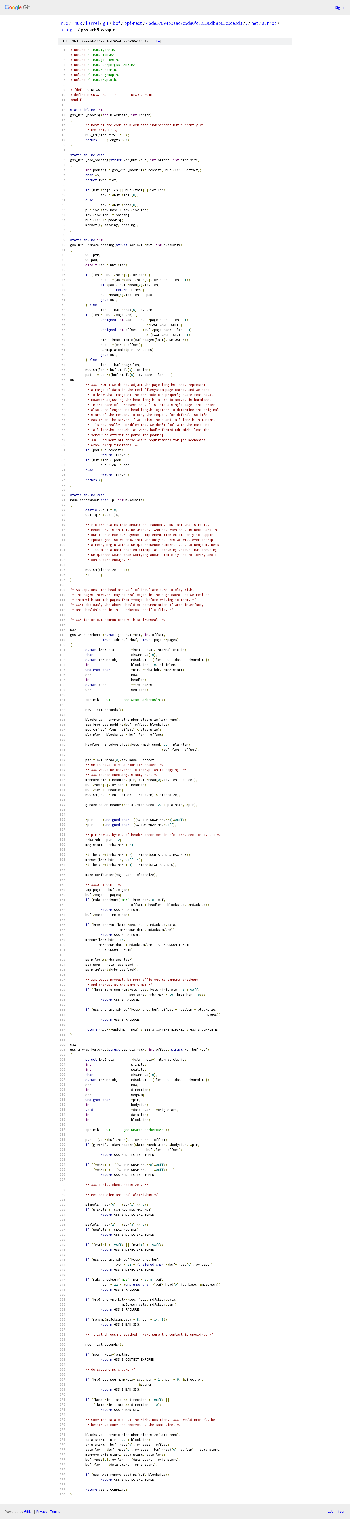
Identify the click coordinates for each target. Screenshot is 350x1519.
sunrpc (269, 23)
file (156, 41)
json (341, 1511)
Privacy (41, 1511)
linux (63, 23)
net (254, 23)
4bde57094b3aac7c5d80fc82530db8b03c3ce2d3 (194, 23)
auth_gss (67, 30)
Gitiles (28, 1511)
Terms (55, 1511)
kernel (92, 23)
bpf (116, 23)
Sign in (340, 7)
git (106, 23)
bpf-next (133, 23)
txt (330, 1511)
